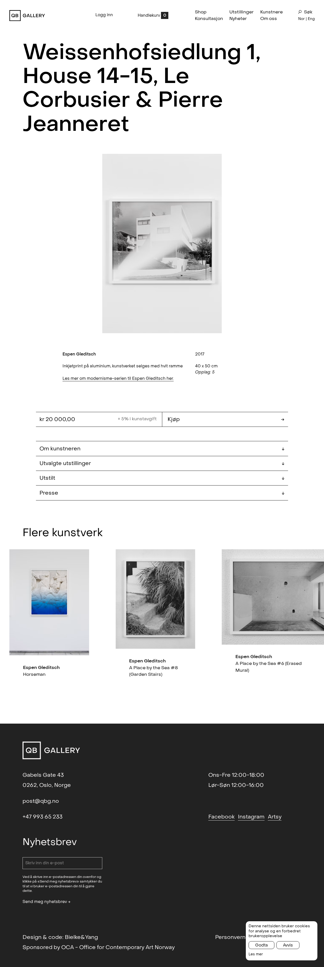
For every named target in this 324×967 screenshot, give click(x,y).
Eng (311, 18)
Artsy (274, 816)
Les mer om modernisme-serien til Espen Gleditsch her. (118, 378)
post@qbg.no (41, 801)
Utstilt (161, 477)
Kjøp (226, 419)
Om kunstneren (161, 448)
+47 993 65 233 (43, 816)
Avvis (288, 945)
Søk (308, 12)
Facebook (221, 816)
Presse (161, 492)
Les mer (256, 954)
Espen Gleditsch (79, 354)
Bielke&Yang (81, 937)
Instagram (251, 816)
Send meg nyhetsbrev (46, 901)
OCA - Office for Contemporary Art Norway (118, 947)
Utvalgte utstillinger (161, 463)
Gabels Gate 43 (43, 775)
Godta (261, 945)
